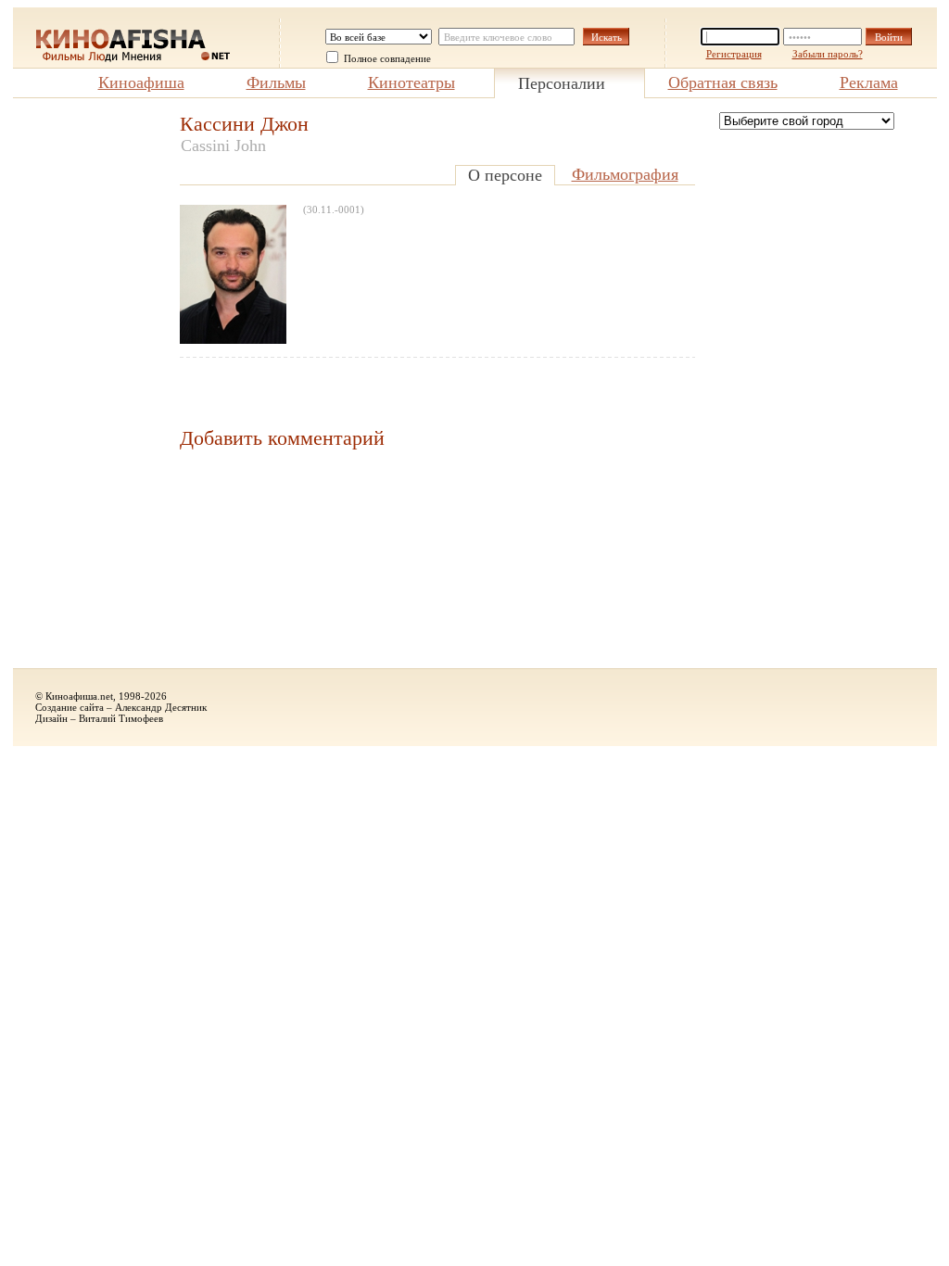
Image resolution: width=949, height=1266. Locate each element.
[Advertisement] (87, 390)
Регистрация (734, 53)
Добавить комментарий (282, 437)
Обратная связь (723, 82)
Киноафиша (141, 82)
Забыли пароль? (827, 53)
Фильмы (276, 82)
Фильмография (625, 174)
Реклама (869, 82)
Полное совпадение (387, 58)
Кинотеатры (411, 82)
